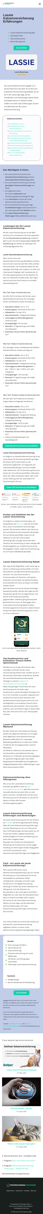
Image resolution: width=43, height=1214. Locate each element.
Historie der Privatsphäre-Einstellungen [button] (20, 1206)
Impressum (19, 1191)
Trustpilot (9, 823)
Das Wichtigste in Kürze (16, 124)
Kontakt (26, 1191)
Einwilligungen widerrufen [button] (21, 1208)
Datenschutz (10, 1191)
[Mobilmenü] (40, 4)
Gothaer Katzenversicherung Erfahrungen (21, 1070)
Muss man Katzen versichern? (23, 1160)
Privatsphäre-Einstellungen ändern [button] (21, 1204)
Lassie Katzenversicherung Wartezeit (20, 143)
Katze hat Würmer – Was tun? (21, 1108)
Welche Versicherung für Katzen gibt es (21, 1144)
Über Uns (33, 1191)
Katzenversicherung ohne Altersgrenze (21, 145)
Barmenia (20, 524)
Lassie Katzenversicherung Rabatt (19, 136)
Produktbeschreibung (15, 1024)
